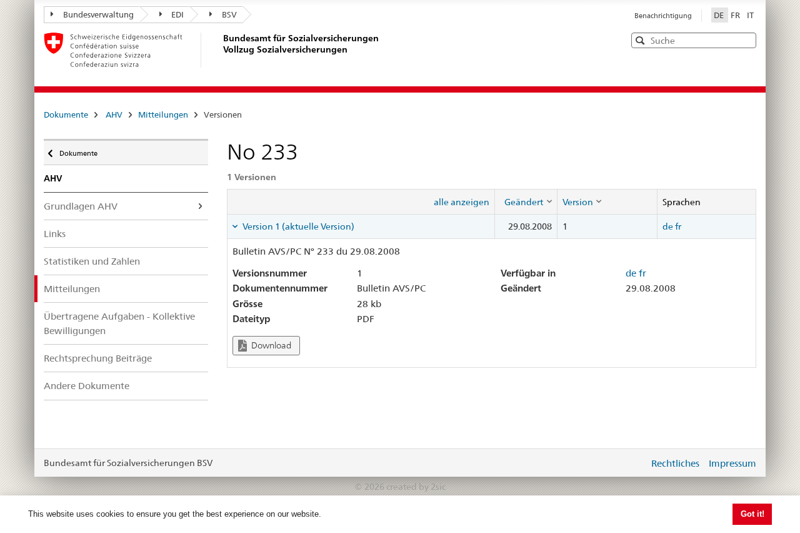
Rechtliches (675, 463)
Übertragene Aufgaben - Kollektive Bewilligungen (119, 323)
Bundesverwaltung (98, 14)
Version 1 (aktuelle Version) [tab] (297, 226)
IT (750, 15)
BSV (229, 14)
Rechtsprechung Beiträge (98, 358)
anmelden (630, 463)
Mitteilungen (163, 114)
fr (678, 226)
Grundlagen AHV (81, 206)
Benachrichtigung (663, 15)
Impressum (732, 463)
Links (55, 234)
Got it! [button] (752, 514)
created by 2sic (416, 487)
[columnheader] (525, 201)
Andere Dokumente (86, 386)
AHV (114, 114)
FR (736, 15)
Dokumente (66, 114)
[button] (745, 39)
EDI (177, 14)
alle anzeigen (461, 202)
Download (270, 345)
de (667, 226)
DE (720, 15)
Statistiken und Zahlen (92, 261)
